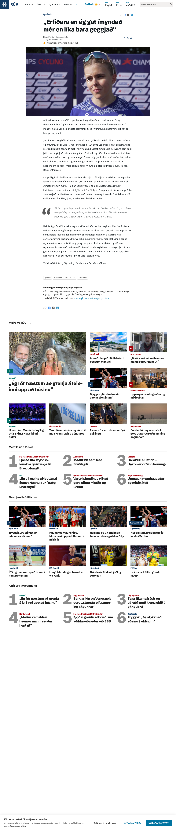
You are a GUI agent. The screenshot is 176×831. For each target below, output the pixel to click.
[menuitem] (32, 4)
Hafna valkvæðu (132, 823)
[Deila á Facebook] (125, 14)
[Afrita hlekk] (120, 14)
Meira (66, 4)
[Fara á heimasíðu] (11, 4)
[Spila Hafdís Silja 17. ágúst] (88, 81)
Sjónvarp (53, 4)
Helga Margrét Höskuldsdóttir (55, 37)
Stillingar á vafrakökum (105, 823)
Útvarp (40, 4)
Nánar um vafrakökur (18, 826)
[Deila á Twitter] (128, 14)
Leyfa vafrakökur (158, 823)
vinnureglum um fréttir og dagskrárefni (92, 298)
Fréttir (28, 4)
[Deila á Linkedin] (132, 14)
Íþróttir (47, 15)
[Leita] (170, 4)
